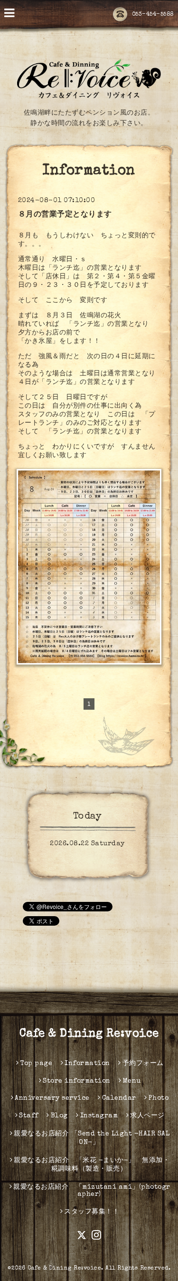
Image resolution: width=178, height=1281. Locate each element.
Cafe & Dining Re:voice (89, 1034)
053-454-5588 (153, 15)
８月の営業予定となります (65, 215)
